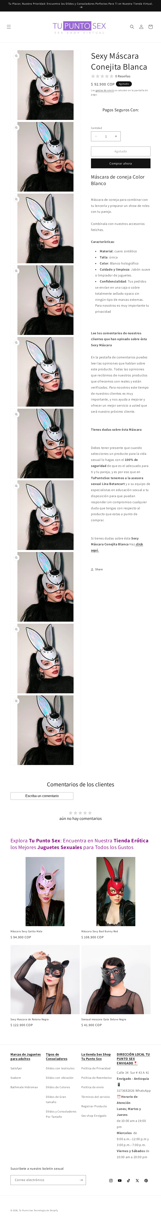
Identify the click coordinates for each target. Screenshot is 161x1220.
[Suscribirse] (81, 1180)
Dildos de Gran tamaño (56, 1099)
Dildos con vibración (60, 1078)
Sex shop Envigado (93, 1116)
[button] (8, 26)
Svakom (15, 1078)
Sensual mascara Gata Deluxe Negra (103, 1019)
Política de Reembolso (96, 1078)
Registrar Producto (94, 1106)
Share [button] (99, 569)
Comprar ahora (120, 163)
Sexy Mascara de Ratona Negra (29, 1019)
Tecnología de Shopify (46, 1210)
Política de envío (92, 1087)
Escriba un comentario (42, 796)
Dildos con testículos (60, 1068)
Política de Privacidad (95, 1068)
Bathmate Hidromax (24, 1087)
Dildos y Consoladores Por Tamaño (61, 1114)
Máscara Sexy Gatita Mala (26, 931)
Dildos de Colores (58, 1087)
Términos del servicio (95, 1097)
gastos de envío (105, 90)
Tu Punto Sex (26, 1210)
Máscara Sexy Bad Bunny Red (99, 931)
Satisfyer (16, 1068)
